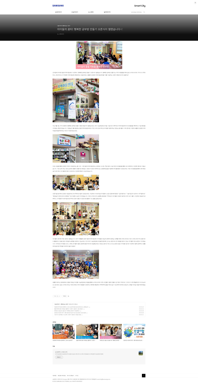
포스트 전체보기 (70, 375)
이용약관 (54, 375)
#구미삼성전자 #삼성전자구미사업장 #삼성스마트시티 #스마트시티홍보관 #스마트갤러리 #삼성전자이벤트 (79, 354)
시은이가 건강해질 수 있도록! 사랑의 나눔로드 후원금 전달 (67, 314)
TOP (143, 375)
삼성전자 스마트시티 (61, 352)
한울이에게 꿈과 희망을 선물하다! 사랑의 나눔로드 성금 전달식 (68, 309)
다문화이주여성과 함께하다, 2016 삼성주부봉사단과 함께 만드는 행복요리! (71, 307)
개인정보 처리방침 (62, 375)
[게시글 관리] (59, 296)
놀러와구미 (107, 12)
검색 (144, 12)
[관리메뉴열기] (195, 3)
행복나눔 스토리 (64, 304)
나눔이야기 (74, 12)
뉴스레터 (91, 12)
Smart (139, 6)
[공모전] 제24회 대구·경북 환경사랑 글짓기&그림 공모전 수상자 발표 (70, 313)
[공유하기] (57, 296)
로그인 (76, 375)
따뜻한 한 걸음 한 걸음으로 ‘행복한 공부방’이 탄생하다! (67, 311)
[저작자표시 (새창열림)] (68, 296)
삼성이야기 (58, 12)
